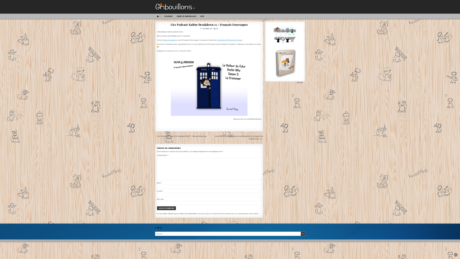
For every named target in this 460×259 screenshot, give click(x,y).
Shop (202, 16)
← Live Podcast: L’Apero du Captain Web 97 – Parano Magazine (181, 136)
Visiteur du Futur (235, 40)
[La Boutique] (285, 35)
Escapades (168, 16)
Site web (160, 199)
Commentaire (163, 155)
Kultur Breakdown (170, 40)
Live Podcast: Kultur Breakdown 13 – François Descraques (209, 24)
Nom (159, 183)
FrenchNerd (222, 40)
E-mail (160, 191)
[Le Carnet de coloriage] (285, 64)
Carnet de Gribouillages (186, 16)
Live (217, 29)
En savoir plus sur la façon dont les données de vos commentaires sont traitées (228, 214)
